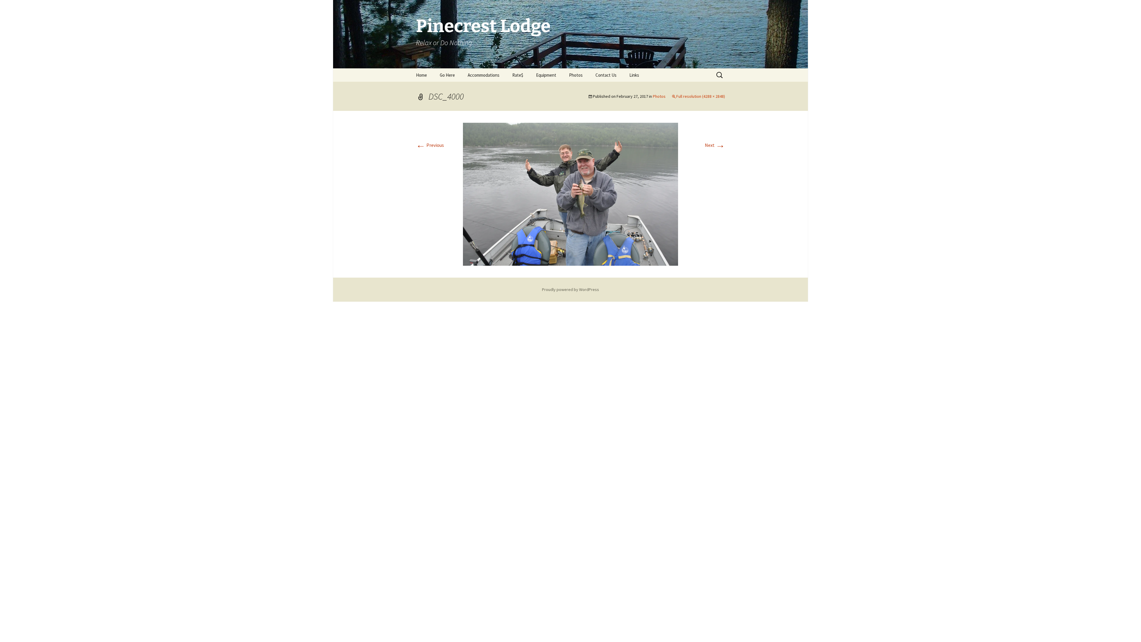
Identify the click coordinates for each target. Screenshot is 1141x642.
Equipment (546, 75)
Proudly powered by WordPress (570, 289)
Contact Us (606, 75)
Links (634, 75)
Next (715, 145)
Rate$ (517, 75)
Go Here (447, 75)
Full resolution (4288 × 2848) (700, 96)
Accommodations (483, 75)
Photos (576, 75)
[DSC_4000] (570, 193)
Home (421, 75)
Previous (430, 145)
